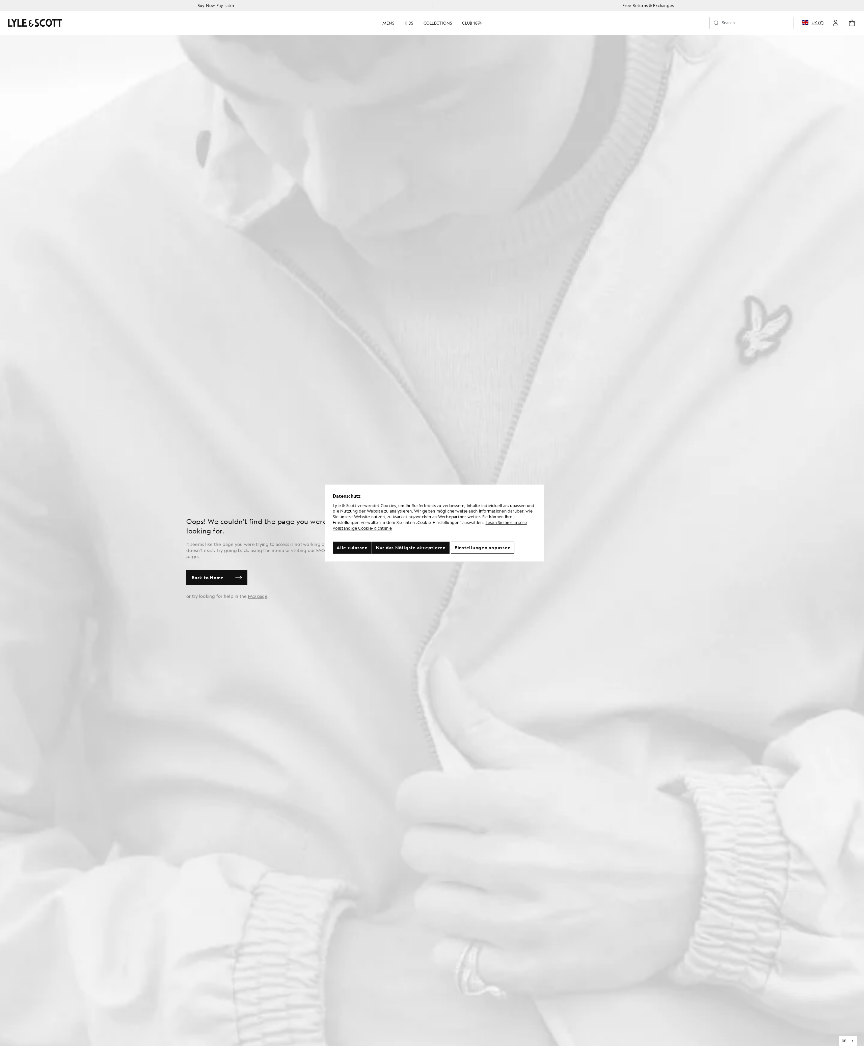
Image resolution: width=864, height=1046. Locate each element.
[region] (434, 523)
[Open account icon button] (836, 23)
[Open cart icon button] (852, 23)
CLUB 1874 (472, 23)
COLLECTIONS (438, 23)
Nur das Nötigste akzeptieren (411, 547)
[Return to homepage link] (35, 23)
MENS (388, 23)
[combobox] (848, 1041)
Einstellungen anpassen (483, 547)
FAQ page (257, 596)
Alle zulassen (352, 547)
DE (844, 1041)
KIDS (409, 23)
